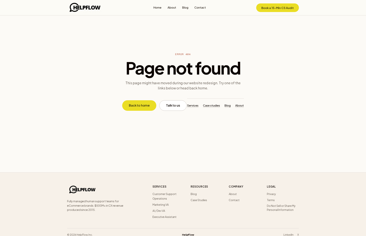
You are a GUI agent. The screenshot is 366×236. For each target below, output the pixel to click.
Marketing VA (160, 204)
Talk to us (173, 105)
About (172, 7)
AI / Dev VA (158, 210)
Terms (271, 200)
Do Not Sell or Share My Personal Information (281, 207)
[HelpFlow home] (85, 8)
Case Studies (199, 200)
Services (192, 105)
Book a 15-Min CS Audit (277, 8)
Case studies (211, 105)
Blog (185, 7)
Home (157, 7)
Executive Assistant (164, 216)
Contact (200, 7)
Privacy (271, 194)
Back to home (139, 105)
